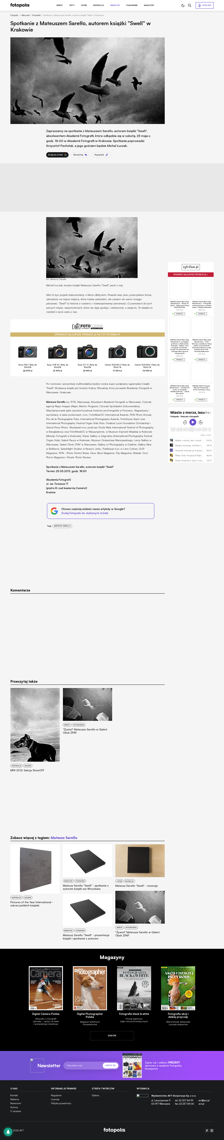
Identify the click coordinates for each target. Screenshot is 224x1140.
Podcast (207, 5)
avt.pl (201, 1103)
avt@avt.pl (204, 1100)
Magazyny (149, 5)
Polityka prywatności (61, 1103)
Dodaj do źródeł (55, 155)
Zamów (112, 1035)
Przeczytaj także (23, 681)
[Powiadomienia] (8, 1132)
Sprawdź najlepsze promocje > (190, 274)
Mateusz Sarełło (62, 526)
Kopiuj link (99, 155)
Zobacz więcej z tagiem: (43, 838)
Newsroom (15, 1103)
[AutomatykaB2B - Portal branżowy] (114, 1130)
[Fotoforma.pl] (87, 328)
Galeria (95, 1095)
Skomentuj (78, 155)
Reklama (14, 1099)
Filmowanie (131, 5)
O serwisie (15, 1111)
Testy (72, 5)
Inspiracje (98, 5)
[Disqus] (87, 635)
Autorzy (14, 1107)
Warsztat (115, 5)
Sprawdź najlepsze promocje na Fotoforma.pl (87, 334)
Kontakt (14, 1095)
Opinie (84, 5)
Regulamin (56, 1095)
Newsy (60, 5)
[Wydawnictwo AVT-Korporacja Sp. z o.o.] (142, 1101)
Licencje (55, 1099)
